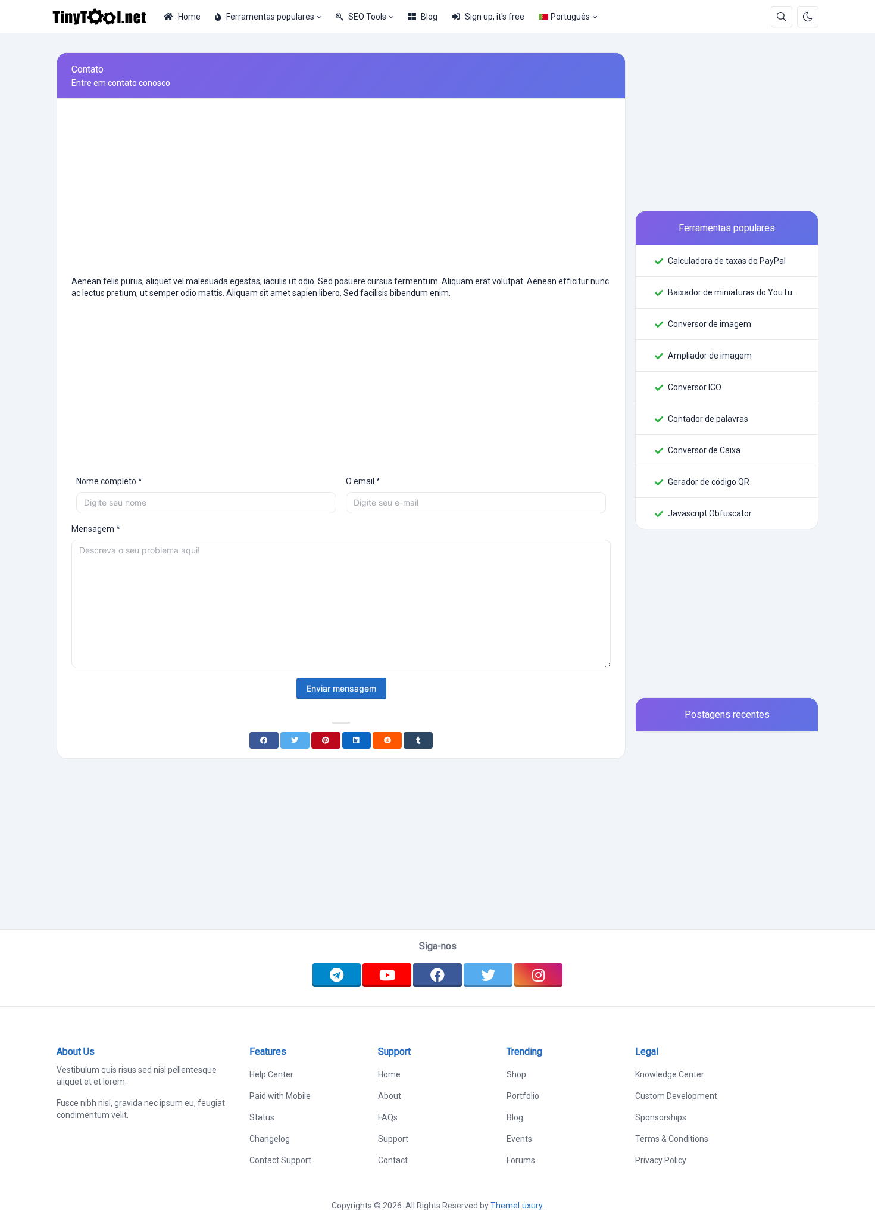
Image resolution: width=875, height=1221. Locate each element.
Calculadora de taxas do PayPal (727, 261)
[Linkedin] (356, 740)
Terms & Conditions (671, 1139)
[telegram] (336, 975)
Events (519, 1139)
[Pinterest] (325, 740)
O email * (363, 481)
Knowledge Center (669, 1074)
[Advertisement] (341, 191)
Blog (429, 16)
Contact (393, 1160)
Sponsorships (660, 1117)
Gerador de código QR (708, 482)
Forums (521, 1160)
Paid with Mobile (280, 1096)
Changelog (269, 1139)
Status (261, 1117)
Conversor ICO (694, 387)
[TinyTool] (104, 16)
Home (189, 16)
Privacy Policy (660, 1160)
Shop (516, 1074)
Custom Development (676, 1096)
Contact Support (280, 1160)
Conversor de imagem (709, 324)
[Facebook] (264, 740)
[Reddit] (387, 740)
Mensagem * (95, 529)
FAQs (388, 1117)
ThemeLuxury (516, 1205)
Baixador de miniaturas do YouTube (733, 292)
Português (570, 16)
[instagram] (538, 975)
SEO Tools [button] (367, 16)
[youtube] (386, 975)
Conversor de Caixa (704, 450)
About (389, 1096)
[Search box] (781, 16)
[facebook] (437, 975)
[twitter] (488, 975)
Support (393, 1139)
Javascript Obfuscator (710, 513)
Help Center (271, 1074)
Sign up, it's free (494, 16)
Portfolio (523, 1096)
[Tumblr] (418, 740)
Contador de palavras (708, 418)
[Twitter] (295, 740)
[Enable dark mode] (807, 16)
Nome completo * (109, 481)
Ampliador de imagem (710, 355)
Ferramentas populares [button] (270, 16)
